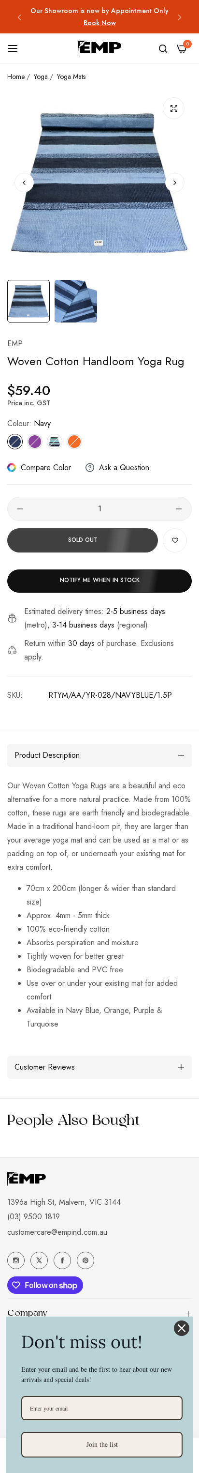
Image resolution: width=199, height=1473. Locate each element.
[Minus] (20, 509)
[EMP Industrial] (99, 48)
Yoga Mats (71, 76)
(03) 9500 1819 (33, 1216)
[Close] (181, 1328)
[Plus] (179, 509)
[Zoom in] (174, 108)
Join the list (102, 1444)
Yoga (41, 76)
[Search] (163, 48)
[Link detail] (16, 1260)
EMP (15, 343)
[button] (19, 17)
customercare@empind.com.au (57, 1232)
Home (16, 76)
